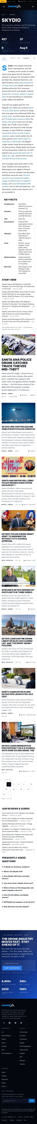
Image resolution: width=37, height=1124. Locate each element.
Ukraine (22, 1053)
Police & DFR (24, 1050)
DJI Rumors (23, 1039)
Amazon (4, 1046)
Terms (12, 1120)
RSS (25, 1120)
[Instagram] (21, 1023)
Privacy (5, 1120)
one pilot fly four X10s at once (14, 159)
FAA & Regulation (25, 1046)
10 (31, 784)
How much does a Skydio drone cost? (18, 883)
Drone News (24, 1032)
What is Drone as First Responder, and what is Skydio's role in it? (18, 889)
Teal (3, 1050)
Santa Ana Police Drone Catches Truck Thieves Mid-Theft (17, 364)
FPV (21, 1057)
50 (28, 789)
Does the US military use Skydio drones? (15, 896)
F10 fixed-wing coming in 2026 (17, 119)
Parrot (4, 1043)
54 (4, 794)
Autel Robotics (6, 1035)
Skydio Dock (7, 116)
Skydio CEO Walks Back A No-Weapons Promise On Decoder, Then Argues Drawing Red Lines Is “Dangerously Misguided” (18, 304)
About (4, 1072)
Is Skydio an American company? (17, 867)
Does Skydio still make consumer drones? (16, 877)
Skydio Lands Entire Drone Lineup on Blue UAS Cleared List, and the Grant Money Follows (17, 314)
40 (21, 789)
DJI (3, 1032)
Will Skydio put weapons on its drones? (19, 902)
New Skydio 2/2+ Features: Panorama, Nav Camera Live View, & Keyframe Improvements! (17, 837)
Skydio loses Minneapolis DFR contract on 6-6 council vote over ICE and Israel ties (18, 748)
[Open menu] (4, 6)
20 (6, 789)
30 (14, 789)
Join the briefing (12, 968)
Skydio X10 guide (9, 122)
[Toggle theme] (33, 6)
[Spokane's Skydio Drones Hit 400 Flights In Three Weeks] (18, 576)
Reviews (22, 1060)
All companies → (7, 1053)
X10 (10, 108)
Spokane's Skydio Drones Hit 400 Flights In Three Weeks (18, 591)
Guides (22, 1043)
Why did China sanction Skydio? (16, 907)
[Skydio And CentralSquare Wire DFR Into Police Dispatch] (18, 413)
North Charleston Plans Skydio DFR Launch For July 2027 (17, 694)
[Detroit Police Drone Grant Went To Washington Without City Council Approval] (18, 520)
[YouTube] (15, 1023)
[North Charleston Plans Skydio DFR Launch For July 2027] (18, 678)
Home (3, 14)
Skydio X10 (14, 58)
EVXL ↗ (4, 1086)
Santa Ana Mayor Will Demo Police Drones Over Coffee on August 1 (18, 482)
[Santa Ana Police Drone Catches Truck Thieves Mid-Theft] (18, 344)
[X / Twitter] (4, 1023)
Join (31, 1100)
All (4, 58)
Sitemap (19, 1120)
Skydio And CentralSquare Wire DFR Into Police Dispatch (18, 428)
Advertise (5, 1079)
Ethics (4, 1083)
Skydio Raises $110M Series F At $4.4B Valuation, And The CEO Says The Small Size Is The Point (18, 286)
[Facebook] (9, 1023)
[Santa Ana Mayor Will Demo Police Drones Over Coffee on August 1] (18, 467)
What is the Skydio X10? (13, 871)
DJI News (23, 1035)
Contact (4, 1076)
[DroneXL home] (14, 6)
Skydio (4, 1039)
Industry (22, 1064)
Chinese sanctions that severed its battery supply (16, 178)
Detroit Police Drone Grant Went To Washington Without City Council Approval (18, 537)
